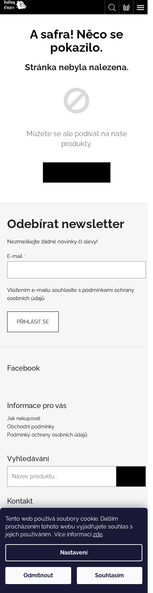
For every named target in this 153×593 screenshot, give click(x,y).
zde (97, 534)
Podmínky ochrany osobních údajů (47, 435)
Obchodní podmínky (30, 426)
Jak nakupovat (24, 418)
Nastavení (74, 552)
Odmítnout (38, 575)
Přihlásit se (33, 322)
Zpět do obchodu (76, 172)
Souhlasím (109, 575)
